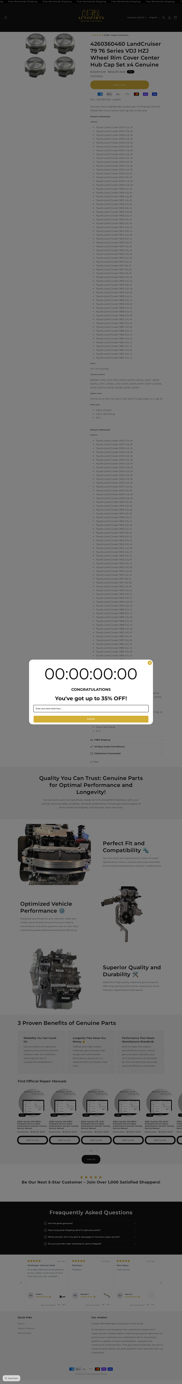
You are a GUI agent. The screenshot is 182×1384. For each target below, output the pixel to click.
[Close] (150, 663)
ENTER (91, 719)
